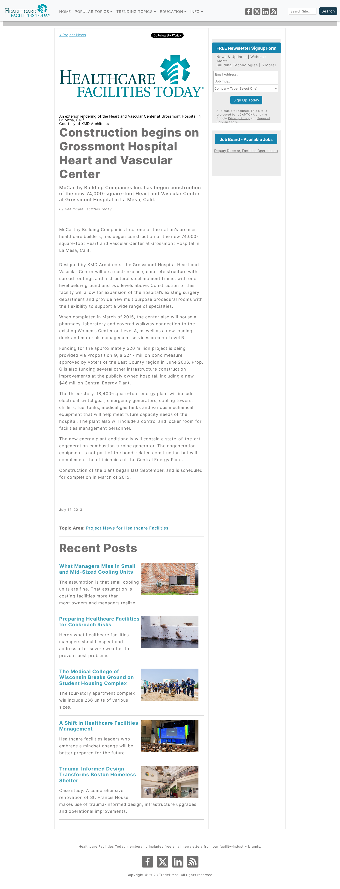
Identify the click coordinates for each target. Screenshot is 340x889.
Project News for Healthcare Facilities (127, 528)
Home (65, 11)
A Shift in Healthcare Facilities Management (98, 726)
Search (328, 11)
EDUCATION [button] (172, 11)
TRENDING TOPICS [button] (135, 11)
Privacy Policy (239, 118)
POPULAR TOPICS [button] (92, 11)
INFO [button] (195, 11)
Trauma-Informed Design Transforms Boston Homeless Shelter (97, 774)
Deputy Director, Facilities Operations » (246, 151)
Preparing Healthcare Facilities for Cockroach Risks (99, 621)
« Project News (72, 35)
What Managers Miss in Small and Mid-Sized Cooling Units (97, 569)
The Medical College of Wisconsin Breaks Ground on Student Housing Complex (96, 677)
